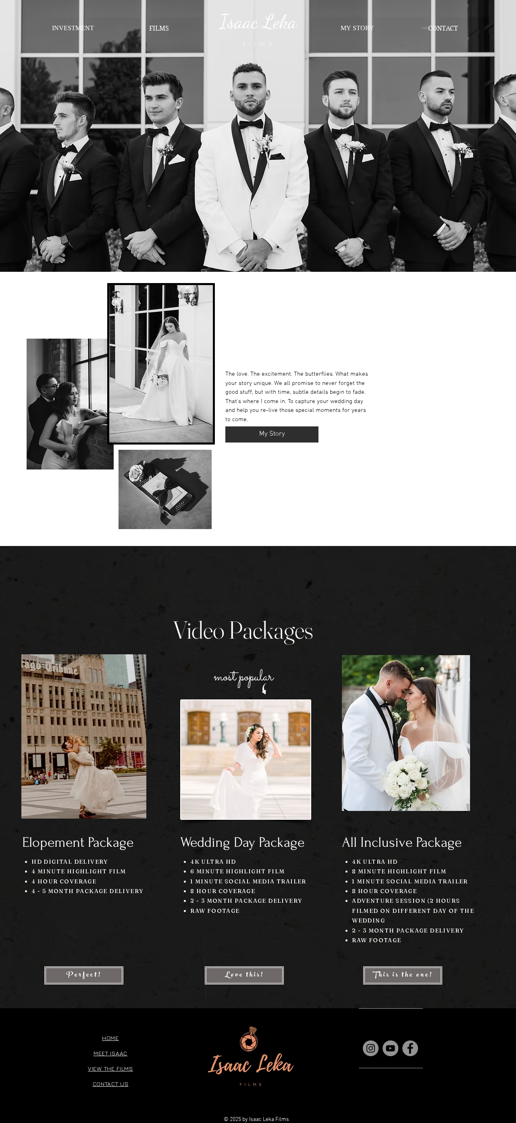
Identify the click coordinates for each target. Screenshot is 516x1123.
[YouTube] (390, 1048)
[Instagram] (371, 1048)
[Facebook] (410, 1048)
